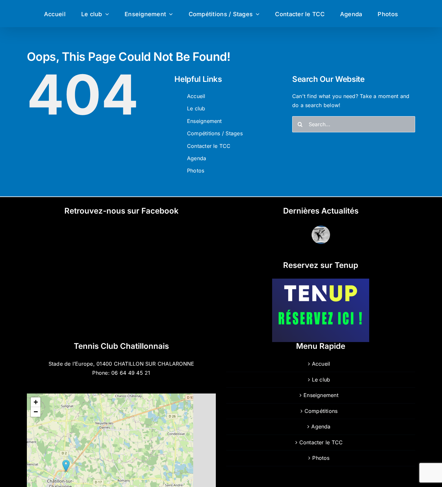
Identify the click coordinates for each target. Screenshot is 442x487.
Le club (196, 108)
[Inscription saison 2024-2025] (320, 235)
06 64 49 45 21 (130, 373)
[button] (66, 466)
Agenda (196, 158)
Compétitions (321, 411)
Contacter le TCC (209, 146)
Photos (195, 170)
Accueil (196, 96)
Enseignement (204, 121)
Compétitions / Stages (215, 133)
